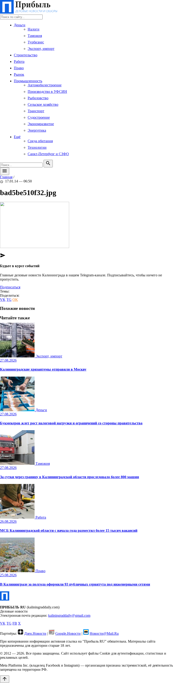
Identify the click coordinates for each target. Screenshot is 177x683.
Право (19, 68)
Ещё (17, 137)
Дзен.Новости (35, 633)
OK (15, 300)
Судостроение (39, 117)
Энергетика (37, 130)
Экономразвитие (41, 124)
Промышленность (28, 81)
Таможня (35, 36)
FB (14, 623)
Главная (6, 177)
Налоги (33, 29)
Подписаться (10, 287)
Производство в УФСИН (47, 92)
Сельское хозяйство (43, 104)
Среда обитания (40, 141)
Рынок (19, 74)
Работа (19, 61)
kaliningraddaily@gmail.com (69, 615)
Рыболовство (38, 98)
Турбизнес (36, 42)
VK (3, 300)
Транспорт (36, 111)
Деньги (19, 25)
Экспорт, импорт (41, 49)
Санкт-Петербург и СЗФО (48, 154)
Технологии (37, 147)
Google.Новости (68, 633)
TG (9, 300)
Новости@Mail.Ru (104, 633)
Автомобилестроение (45, 85)
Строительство (25, 55)
